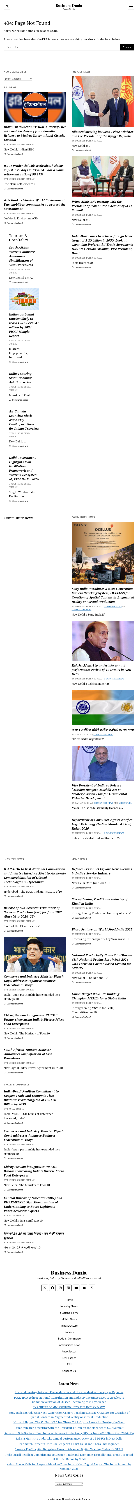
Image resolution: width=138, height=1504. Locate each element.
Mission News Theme (58, 1499)
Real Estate (69, 1358)
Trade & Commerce (69, 1338)
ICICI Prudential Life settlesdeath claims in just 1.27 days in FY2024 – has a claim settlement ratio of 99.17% (34, 169)
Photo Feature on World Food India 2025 (102, 929)
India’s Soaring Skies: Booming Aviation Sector (20, 377)
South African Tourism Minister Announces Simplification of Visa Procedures (22, 256)
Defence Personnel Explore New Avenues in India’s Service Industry (102, 871)
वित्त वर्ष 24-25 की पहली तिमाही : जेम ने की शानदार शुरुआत (34, 1235)
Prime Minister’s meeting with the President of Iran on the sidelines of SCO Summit (102, 205)
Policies (69, 1332)
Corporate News (112, 606)
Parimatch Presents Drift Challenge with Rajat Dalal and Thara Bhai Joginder (69, 1444)
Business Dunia (69, 5)
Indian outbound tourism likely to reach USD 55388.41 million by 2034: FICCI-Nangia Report (24, 325)
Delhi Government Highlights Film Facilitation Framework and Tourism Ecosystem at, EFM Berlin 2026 (24, 468)
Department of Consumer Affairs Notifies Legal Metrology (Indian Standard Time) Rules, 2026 (102, 824)
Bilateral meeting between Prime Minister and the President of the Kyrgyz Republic (102, 133)
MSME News (69, 1319)
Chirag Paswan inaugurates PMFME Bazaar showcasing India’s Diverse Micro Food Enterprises (34, 1019)
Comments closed (82, 150)
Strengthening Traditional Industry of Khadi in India (100, 901)
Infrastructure (69, 1325)
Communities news (81, 609)
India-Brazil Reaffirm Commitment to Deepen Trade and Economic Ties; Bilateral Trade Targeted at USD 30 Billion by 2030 (31, 1097)
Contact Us (69, 1371)
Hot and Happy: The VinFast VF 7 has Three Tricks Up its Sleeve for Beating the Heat (69, 1422)
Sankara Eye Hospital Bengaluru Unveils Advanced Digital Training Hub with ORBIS (69, 1449)
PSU (69, 1364)
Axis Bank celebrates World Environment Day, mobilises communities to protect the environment (34, 204)
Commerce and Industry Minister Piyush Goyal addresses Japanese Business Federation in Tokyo (33, 980)
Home (69, 1299)
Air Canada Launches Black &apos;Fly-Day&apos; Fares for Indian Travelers (24, 420)
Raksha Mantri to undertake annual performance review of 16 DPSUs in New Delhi (101, 669)
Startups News (69, 1312)
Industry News (69, 1306)
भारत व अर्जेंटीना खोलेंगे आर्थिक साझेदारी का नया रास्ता (103, 729)
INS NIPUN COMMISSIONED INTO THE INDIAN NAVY (69, 1407)
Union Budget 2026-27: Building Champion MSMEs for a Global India (99, 996)
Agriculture (125, 803)
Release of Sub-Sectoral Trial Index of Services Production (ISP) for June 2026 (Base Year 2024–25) (33, 912)
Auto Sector (69, 1351)
